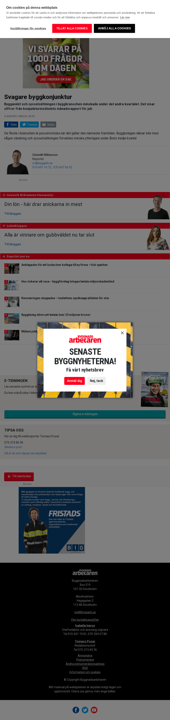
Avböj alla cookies (114, 28)
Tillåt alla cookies (72, 28)
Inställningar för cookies (28, 28)
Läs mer (125, 17)
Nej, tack (96, 381)
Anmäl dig (74, 381)
